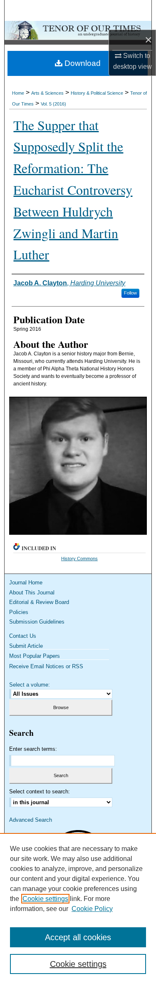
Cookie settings (45, 898)
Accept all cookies (78, 937)
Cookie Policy (92, 908)
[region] (78, 908)
